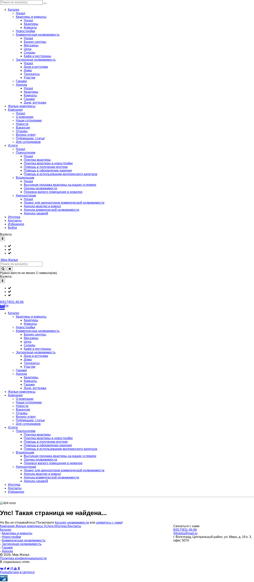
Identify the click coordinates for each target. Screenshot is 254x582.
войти (4, 305)
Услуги (49, 526)
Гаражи (7, 547)
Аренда (7, 551)
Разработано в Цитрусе (17, 572)
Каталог (6, 529)
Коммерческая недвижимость (23, 540)
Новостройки (11, 537)
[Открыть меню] (127, 307)
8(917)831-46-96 (12, 302)
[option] (131, 246)
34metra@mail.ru (185, 533)
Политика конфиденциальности (23, 558)
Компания (7, 526)
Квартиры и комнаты (17, 533)
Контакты (74, 526)
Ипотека (60, 526)
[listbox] (127, 249)
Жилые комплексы (29, 526)
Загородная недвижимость (21, 544)
